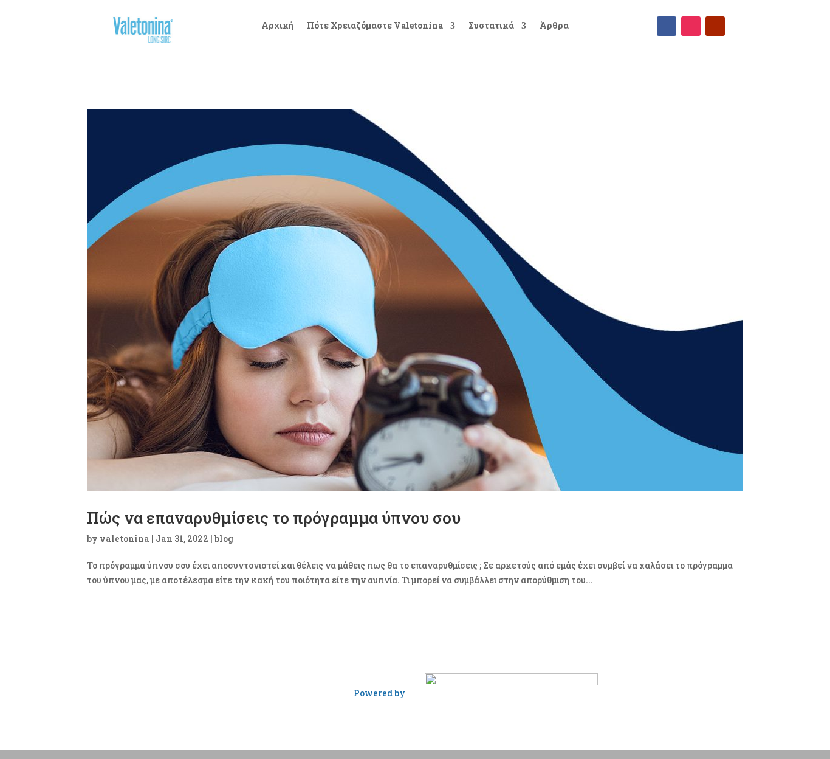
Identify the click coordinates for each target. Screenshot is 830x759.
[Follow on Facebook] (666, 26)
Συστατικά (491, 26)
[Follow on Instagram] (691, 26)
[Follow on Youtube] (715, 26)
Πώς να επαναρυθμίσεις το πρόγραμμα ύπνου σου (274, 517)
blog (223, 538)
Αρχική (277, 26)
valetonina (124, 538)
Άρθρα (554, 26)
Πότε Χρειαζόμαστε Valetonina (375, 26)
